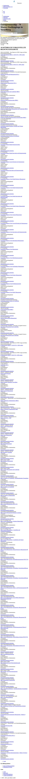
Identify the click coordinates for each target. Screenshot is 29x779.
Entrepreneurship (7, 18)
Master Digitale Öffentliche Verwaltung (9, 382)
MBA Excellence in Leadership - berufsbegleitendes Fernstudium (14, 478)
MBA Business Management (7, 461)
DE (4, 11)
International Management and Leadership (9, 326)
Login (4, 761)
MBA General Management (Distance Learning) (11, 512)
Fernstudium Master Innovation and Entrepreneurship (12, 170)
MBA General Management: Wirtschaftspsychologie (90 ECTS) (14, 637)
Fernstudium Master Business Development (10, 136)
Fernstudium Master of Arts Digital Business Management (13, 179)
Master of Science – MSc (6, 417)
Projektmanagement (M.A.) (6, 744)
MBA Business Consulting (6, 452)
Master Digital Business (6, 373)
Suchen (15, 33)
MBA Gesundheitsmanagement (7, 654)
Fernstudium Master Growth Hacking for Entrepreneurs (12, 161)
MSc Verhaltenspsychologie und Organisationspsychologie (13, 706)
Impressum (5, 773)
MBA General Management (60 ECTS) (9, 504)
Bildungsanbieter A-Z (7, 6)
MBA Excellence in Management (8, 495)
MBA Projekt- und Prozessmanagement (9, 671)
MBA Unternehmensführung (7, 697)
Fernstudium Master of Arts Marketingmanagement (11, 257)
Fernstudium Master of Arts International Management (12, 240)
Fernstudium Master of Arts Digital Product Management (13, 206)
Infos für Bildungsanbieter (8, 765)
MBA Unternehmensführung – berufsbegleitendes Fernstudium (14, 688)
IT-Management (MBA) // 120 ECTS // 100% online (12, 345)
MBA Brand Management (6, 443)
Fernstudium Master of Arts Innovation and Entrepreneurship (13, 232)
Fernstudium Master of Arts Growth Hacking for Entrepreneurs (14, 223)
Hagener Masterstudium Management (9, 318)
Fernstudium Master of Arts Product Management (11, 275)
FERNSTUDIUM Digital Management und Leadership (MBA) (14, 108)
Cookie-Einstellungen (7, 775)
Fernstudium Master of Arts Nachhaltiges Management (12, 266)
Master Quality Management (7, 426)
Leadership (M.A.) (4, 365)
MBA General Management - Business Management (12, 521)
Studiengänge (6, 5)
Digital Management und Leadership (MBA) (10, 91)
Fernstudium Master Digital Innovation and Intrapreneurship (13, 153)
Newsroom (5, 8)
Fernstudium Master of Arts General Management (11, 214)
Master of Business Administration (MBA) (10, 400)
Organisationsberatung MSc (6, 725)
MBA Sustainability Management (8, 680)
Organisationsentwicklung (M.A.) (8, 735)
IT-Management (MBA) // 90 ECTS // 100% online (11, 355)
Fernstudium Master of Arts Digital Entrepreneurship (12, 187)
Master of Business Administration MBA (9, 409)
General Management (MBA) (7, 309)
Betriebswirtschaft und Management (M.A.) (10, 74)
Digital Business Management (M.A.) (9, 83)
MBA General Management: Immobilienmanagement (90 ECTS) (14, 559)
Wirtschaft (5, 17)
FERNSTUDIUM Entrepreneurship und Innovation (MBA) (13, 117)
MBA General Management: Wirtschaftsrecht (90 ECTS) (13, 645)
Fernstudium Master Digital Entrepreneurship (10, 144)
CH (4, 12)
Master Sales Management (6, 435)
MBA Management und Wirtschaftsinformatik (10, 662)
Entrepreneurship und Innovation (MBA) (9, 100)
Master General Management (7, 390)
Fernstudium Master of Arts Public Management (11, 292)
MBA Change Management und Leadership (10, 469)
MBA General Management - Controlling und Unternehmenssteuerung (10, 530)
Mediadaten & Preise (7, 767)
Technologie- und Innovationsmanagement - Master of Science (14, 752)
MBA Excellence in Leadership (7, 486)
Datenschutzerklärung (8, 774)
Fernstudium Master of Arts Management (9, 249)
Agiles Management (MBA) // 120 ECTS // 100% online (13, 54)
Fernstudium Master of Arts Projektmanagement (11, 283)
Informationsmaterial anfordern (7, 60)
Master (4, 20)
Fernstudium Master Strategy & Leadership (10, 301)
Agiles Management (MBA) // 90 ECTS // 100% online (12, 64)
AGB (4, 771)
